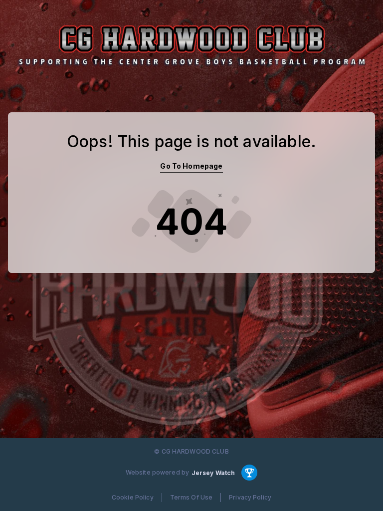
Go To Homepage (191, 166)
